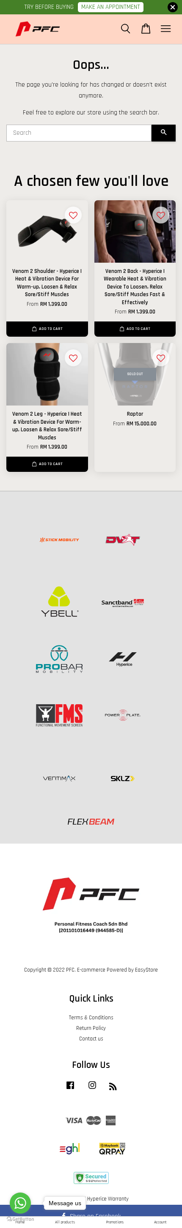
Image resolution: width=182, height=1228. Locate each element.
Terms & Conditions (91, 1017)
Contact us (91, 1038)
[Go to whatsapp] (20, 1203)
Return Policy (91, 1028)
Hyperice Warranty (108, 1198)
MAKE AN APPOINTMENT (110, 7)
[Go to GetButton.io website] (20, 1219)
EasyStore (146, 970)
